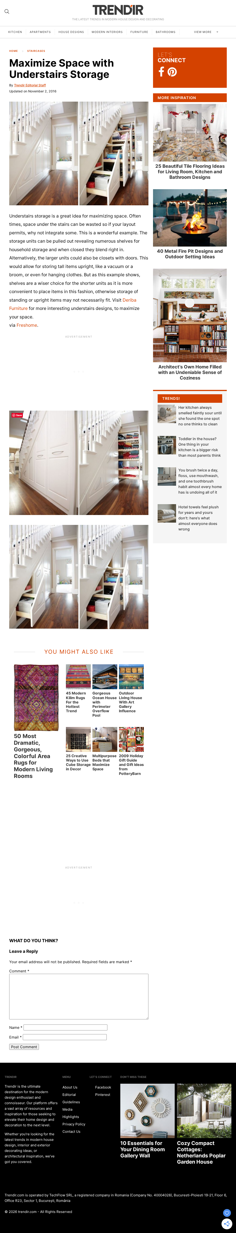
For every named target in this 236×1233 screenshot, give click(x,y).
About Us (69, 1087)
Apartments (40, 32)
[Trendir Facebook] (161, 72)
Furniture (139, 32)
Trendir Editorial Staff (30, 85)
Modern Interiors (107, 32)
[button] (78, 153)
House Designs (71, 32)
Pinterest (102, 1094)
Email (15, 1037)
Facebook (102, 1087)
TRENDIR (118, 10)
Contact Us (71, 1131)
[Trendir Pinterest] (172, 72)
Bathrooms (166, 32)
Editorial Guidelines (71, 1098)
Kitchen (15, 32)
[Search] (7, 11)
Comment (19, 971)
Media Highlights (70, 1113)
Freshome (27, 325)
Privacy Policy (73, 1124)
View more (203, 32)
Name (15, 1027)
